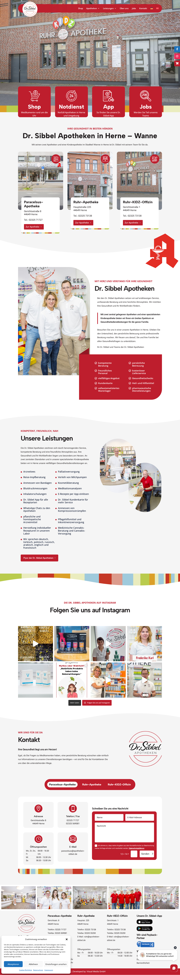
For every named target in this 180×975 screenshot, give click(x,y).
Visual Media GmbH (96, 971)
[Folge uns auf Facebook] (177, 49)
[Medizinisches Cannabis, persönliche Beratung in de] (35, 680)
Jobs (134, 8)
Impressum (48, 970)
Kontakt (143, 8)
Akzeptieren (13, 964)
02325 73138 (85, 215)
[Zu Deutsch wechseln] (151, 10)
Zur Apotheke (32, 226)
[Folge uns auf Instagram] (177, 56)
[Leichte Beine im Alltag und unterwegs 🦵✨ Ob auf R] (71, 643)
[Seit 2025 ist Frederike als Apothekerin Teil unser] (144, 643)
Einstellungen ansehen (56, 964)
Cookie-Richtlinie (25, 970)
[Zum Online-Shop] (177, 63)
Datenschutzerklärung (136, 848)
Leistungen (108, 8)
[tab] (62, 785)
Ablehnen (33, 964)
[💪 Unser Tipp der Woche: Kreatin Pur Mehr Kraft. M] (144, 680)
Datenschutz (38, 970)
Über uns (124, 8)
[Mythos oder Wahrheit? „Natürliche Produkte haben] (71, 680)
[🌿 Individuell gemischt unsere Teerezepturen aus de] (35, 643)
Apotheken (91, 8)
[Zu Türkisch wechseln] (157, 10)
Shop (80, 8)
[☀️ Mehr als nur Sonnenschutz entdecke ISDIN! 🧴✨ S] (108, 680)
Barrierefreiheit (143, 963)
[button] (66, 939)
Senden (145, 853)
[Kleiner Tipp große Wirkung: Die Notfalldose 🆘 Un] (108, 643)
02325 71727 (36, 219)
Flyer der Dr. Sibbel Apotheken (38, 558)
